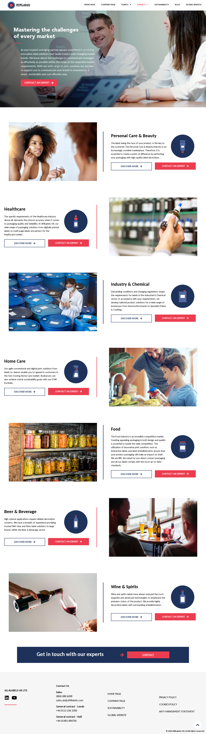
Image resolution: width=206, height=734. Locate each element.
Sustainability (161, 4)
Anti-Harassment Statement (177, 711)
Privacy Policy (167, 697)
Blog (177, 4)
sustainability (116, 708)
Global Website (193, 4)
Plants (124, 4)
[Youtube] (14, 698)
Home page (114, 694)
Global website (117, 715)
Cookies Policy (168, 704)
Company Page (108, 4)
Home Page (89, 4)
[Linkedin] (7, 698)
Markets (141, 4)
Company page (116, 701)
